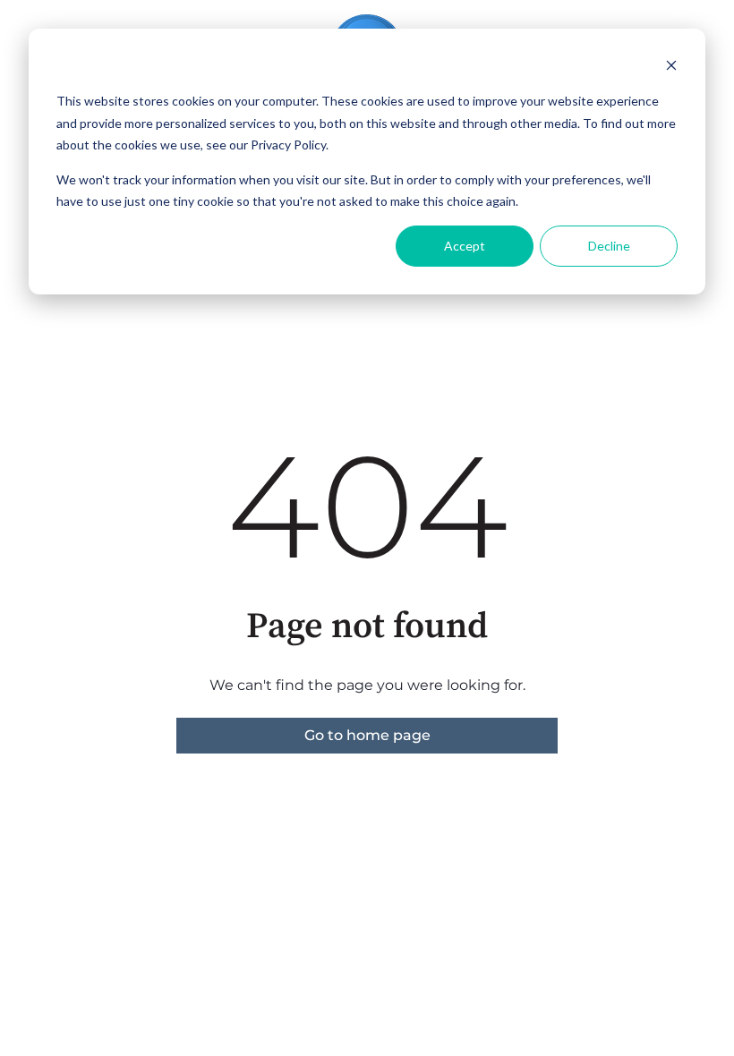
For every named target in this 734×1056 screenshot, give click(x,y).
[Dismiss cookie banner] (671, 67)
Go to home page (367, 735)
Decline (609, 245)
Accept (464, 245)
